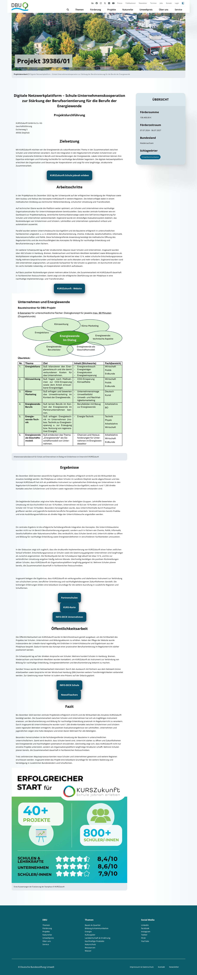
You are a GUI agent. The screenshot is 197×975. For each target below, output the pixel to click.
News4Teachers (69, 694)
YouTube (145, 941)
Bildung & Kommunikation (96, 928)
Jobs (161, 3)
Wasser (88, 950)
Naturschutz (90, 944)
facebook (145, 928)
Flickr (143, 938)
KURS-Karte (69, 607)
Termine (153, 3)
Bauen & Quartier (93, 925)
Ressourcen (90, 947)
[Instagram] (101, 3)
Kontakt (169, 3)
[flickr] (109, 3)
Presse (119, 3)
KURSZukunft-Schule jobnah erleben (69, 175)
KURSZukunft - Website (69, 288)
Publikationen (131, 3)
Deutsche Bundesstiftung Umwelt (37, 967)
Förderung (95, 9)
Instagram (145, 931)
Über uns (163, 9)
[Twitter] (105, 3)
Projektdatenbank (21, 74)
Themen (79, 9)
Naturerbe (127, 9)
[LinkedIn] (92, 3)
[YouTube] (113, 3)
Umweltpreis (146, 9)
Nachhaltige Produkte (94, 941)
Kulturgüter (90, 934)
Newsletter (143, 3)
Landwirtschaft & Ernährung (97, 938)
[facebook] (96, 3)
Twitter (144, 934)
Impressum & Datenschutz (142, 967)
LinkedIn (145, 925)
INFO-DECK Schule (69, 685)
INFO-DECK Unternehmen (69, 616)
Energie (88, 931)
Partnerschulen (69, 597)
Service (178, 9)
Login (177, 3)
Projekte (111, 9)
